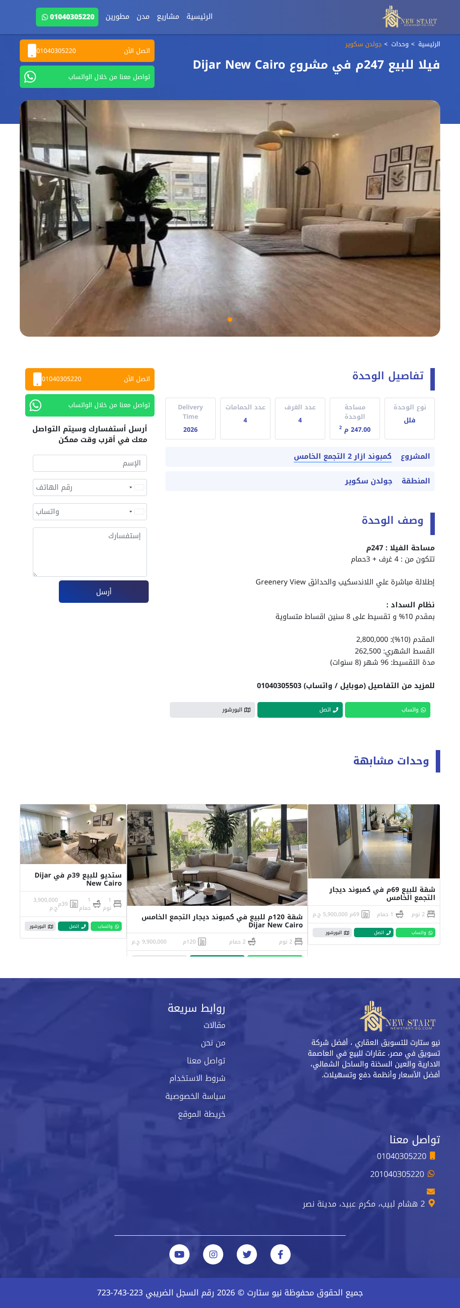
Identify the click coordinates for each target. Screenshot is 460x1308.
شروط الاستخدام (197, 1078)
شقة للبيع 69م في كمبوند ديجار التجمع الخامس (382, 893)
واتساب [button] (410, 710)
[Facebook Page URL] (280, 1254)
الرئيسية (199, 16)
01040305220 (72, 17)
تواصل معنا (206, 1060)
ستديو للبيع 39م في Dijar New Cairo (78, 879)
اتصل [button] (325, 710)
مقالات (214, 1025)
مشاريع (168, 16)
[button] (230, 319)
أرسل (104, 592)
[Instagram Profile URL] (213, 1254)
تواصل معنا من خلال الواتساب (109, 77)
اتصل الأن (93, 51)
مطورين (117, 16)
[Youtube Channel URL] (179, 1254)
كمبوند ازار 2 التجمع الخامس (343, 456)
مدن (143, 16)
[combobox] (136, 487)
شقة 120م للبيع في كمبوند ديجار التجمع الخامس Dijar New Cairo (222, 921)
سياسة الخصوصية (195, 1096)
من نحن (213, 1042)
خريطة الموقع (202, 1114)
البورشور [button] (232, 710)
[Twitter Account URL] (247, 1254)
